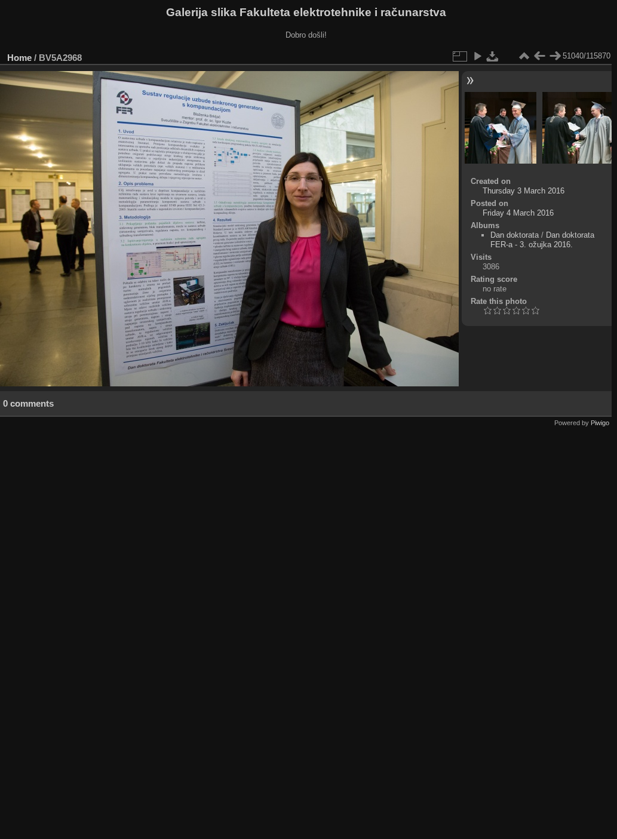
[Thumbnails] (524, 56)
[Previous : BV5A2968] (539, 56)
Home (19, 58)
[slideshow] (477, 56)
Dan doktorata (514, 235)
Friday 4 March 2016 (518, 212)
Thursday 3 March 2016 (523, 190)
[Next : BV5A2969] (555, 56)
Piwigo (600, 422)
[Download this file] (493, 56)
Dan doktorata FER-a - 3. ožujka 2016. (542, 240)
